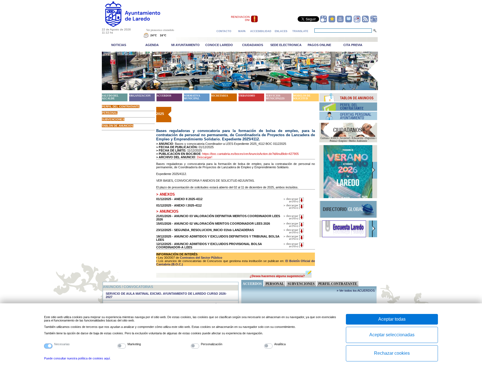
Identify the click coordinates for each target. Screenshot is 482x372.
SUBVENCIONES (113, 119)
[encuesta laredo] (344, 236)
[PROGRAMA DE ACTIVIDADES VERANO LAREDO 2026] (348, 197)
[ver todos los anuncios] (348, 100)
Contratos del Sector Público (200, 257)
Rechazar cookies (392, 353)
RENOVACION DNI (240, 18)
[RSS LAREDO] (365, 21)
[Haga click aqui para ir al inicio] (139, 25)
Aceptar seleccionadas (391, 334)
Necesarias (62, 344)
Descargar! (204, 157)
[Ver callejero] (357, 21)
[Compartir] (323, 21)
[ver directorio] (348, 21)
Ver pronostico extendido (160, 30)
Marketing (134, 344)
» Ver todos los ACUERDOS (356, 290)
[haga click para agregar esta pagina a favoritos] (332, 21)
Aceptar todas (392, 319)
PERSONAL (109, 112)
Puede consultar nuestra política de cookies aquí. (77, 358)
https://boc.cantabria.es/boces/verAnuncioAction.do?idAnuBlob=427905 (250, 153)
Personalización (211, 344)
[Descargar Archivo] (293, 201)
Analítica (280, 344)
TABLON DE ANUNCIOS (117, 125)
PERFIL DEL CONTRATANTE (120, 106)
